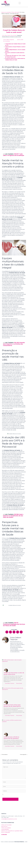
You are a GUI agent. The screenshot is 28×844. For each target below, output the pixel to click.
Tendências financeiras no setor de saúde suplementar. (14, 673)
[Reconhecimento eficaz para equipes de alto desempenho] (14, 695)
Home (3, 35)
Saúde (8, 35)
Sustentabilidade (5, 829)
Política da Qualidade (6, 827)
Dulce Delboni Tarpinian (9, 683)
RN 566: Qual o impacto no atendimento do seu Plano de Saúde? (13, 516)
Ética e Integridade (5, 832)
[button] (19, 3)
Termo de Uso (4, 826)
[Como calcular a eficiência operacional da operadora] (14, 727)
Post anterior (4, 754)
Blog (6, 35)
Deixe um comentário (6, 12)
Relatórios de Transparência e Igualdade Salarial (12, 830)
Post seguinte (23, 754)
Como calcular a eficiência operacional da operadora (11, 737)
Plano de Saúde (15, 12)
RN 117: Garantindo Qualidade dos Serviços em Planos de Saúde (14, 624)
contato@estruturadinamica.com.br (9, 818)
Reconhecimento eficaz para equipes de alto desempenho (12, 705)
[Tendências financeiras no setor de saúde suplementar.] (14, 665)
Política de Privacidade (6, 824)
